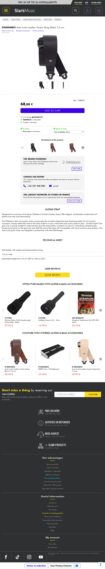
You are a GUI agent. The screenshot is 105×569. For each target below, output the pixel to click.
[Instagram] (29, 557)
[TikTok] (17, 557)
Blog (52, 530)
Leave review (52, 274)
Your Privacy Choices (60, 565)
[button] (41, 85)
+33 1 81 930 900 (58, 436)
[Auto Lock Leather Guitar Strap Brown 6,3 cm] (52, 148)
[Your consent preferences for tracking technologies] (100, 564)
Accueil (5, 19)
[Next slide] (83, 147)
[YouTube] (41, 557)
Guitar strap (47, 19)
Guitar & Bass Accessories (32, 19)
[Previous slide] (22, 147)
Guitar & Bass (15, 19)
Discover (76, 169)
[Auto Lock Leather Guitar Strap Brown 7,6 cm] (71, 148)
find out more (74, 201)
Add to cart (52, 110)
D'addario (58, 19)
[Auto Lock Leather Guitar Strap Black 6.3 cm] (33, 148)
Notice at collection (36, 565)
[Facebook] (6, 557)
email (55, 186)
